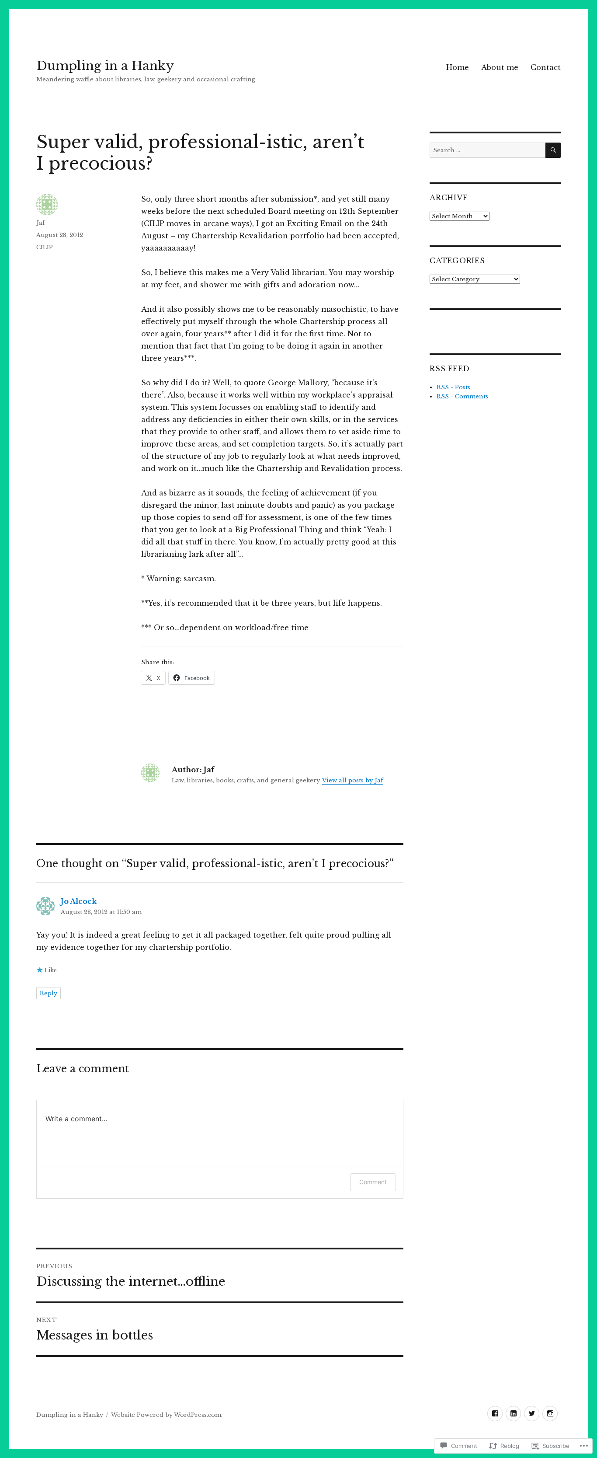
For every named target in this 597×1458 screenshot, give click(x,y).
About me (499, 67)
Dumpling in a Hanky (105, 65)
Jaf (40, 223)
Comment (373, 1182)
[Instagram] (550, 1413)
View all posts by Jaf (352, 780)
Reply (48, 993)
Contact (546, 67)
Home (457, 67)
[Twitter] (531, 1413)
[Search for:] (487, 150)
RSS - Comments (462, 396)
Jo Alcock (79, 901)
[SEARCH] (553, 150)
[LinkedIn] (513, 1413)
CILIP (44, 247)
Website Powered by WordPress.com (166, 1415)
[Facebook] (495, 1413)
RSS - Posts (453, 387)
